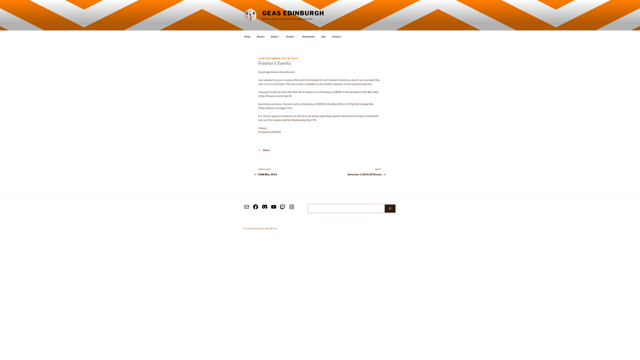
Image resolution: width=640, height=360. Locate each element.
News (247, 36)
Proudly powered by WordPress (260, 228)
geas (295, 58)
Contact (336, 36)
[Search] (390, 208)
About (274, 36)
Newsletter (308, 36)
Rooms (260, 36)
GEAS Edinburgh (293, 13)
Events (290, 36)
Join (323, 36)
